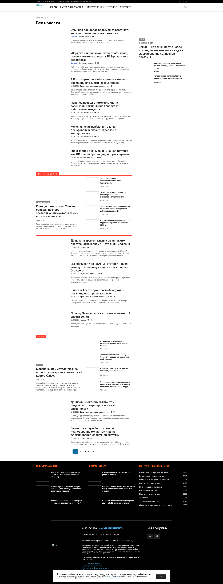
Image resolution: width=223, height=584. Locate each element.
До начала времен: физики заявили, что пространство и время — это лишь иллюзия (100, 242)
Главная (39, 18)
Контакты (96, 564)
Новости (53, 7)
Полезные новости (85, 63)
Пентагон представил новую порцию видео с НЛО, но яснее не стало (118, 502)
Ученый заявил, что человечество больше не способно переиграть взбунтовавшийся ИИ (115, 209)
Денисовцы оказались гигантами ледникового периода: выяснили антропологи (93, 405)
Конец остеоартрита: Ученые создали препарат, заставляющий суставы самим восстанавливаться (57, 211)
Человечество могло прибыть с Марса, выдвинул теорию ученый (168, 77)
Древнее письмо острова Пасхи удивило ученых (116, 473)
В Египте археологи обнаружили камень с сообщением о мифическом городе (99, 81)
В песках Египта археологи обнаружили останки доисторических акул (97, 291)
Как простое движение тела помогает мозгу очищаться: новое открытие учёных (118, 489)
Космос (83, 247)
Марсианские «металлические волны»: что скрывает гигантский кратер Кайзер (59, 372)
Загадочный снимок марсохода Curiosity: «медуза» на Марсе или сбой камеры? (114, 357)
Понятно (161, 577)
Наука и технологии (87, 157)
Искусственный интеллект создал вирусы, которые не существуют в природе (115, 222)
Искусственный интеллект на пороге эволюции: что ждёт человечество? (66, 502)
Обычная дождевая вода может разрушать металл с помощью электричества (100, 31)
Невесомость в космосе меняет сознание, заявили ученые (114, 369)
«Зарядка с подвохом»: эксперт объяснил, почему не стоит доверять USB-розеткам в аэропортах (100, 56)
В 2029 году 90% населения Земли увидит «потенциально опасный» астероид (65, 474)
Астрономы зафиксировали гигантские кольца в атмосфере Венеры (114, 343)
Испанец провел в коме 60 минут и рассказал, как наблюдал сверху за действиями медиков (94, 106)
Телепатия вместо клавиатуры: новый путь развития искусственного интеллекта (114, 194)
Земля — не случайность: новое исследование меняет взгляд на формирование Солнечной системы (95, 432)
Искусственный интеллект (102, 7)
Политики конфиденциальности (112, 578)
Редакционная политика (93, 566)
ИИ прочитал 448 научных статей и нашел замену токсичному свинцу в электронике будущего (99, 267)
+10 (87, 451)
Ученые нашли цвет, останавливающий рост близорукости (110, 180)
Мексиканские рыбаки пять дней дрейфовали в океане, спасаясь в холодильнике (93, 130)
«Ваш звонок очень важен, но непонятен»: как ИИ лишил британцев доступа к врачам (100, 152)
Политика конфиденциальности (96, 568)
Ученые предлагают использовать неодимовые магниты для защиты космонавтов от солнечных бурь (115, 384)
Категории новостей (71, 7)
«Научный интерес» (110, 528)
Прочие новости (84, 36)
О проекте (125, 7)
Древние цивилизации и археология (94, 86)
